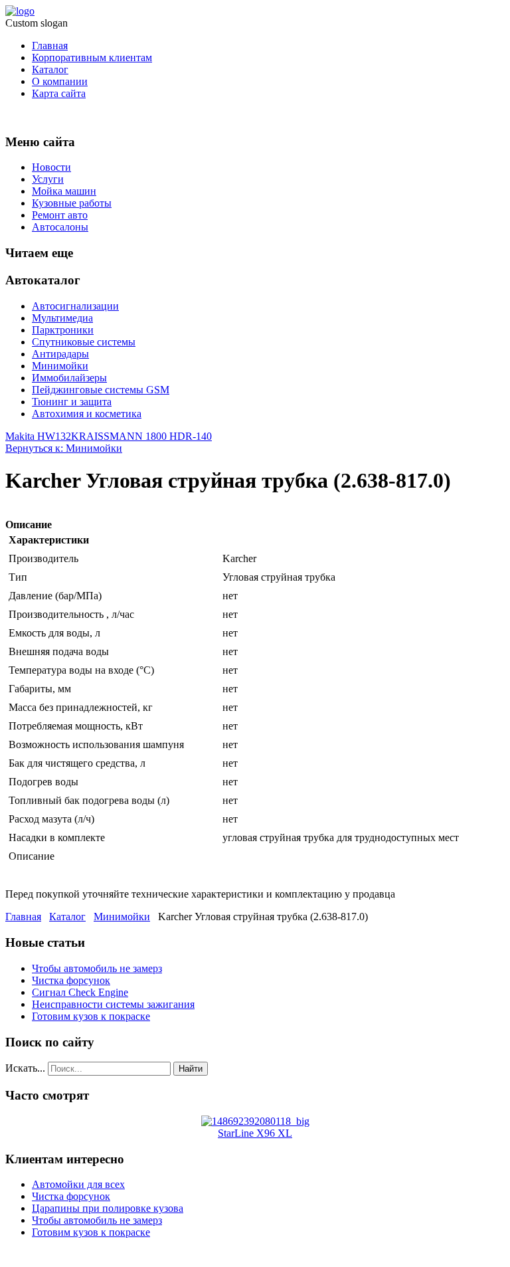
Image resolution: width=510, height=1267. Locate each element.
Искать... (25, 1068)
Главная (50, 45)
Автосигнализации (75, 306)
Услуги (48, 179)
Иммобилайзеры (69, 377)
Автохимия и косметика (86, 413)
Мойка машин (64, 191)
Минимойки (60, 365)
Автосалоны (60, 227)
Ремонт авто (60, 215)
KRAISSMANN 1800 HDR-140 (141, 436)
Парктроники (63, 330)
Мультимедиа (62, 318)
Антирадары (60, 353)
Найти (191, 1069)
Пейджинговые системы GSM (100, 389)
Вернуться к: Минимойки (63, 448)
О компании (60, 81)
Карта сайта (59, 93)
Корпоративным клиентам (92, 57)
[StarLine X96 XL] (255, 1121)
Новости (51, 167)
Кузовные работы (72, 203)
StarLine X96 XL (255, 1133)
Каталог (50, 69)
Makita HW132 (38, 436)
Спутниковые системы (83, 341)
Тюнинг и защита (72, 401)
